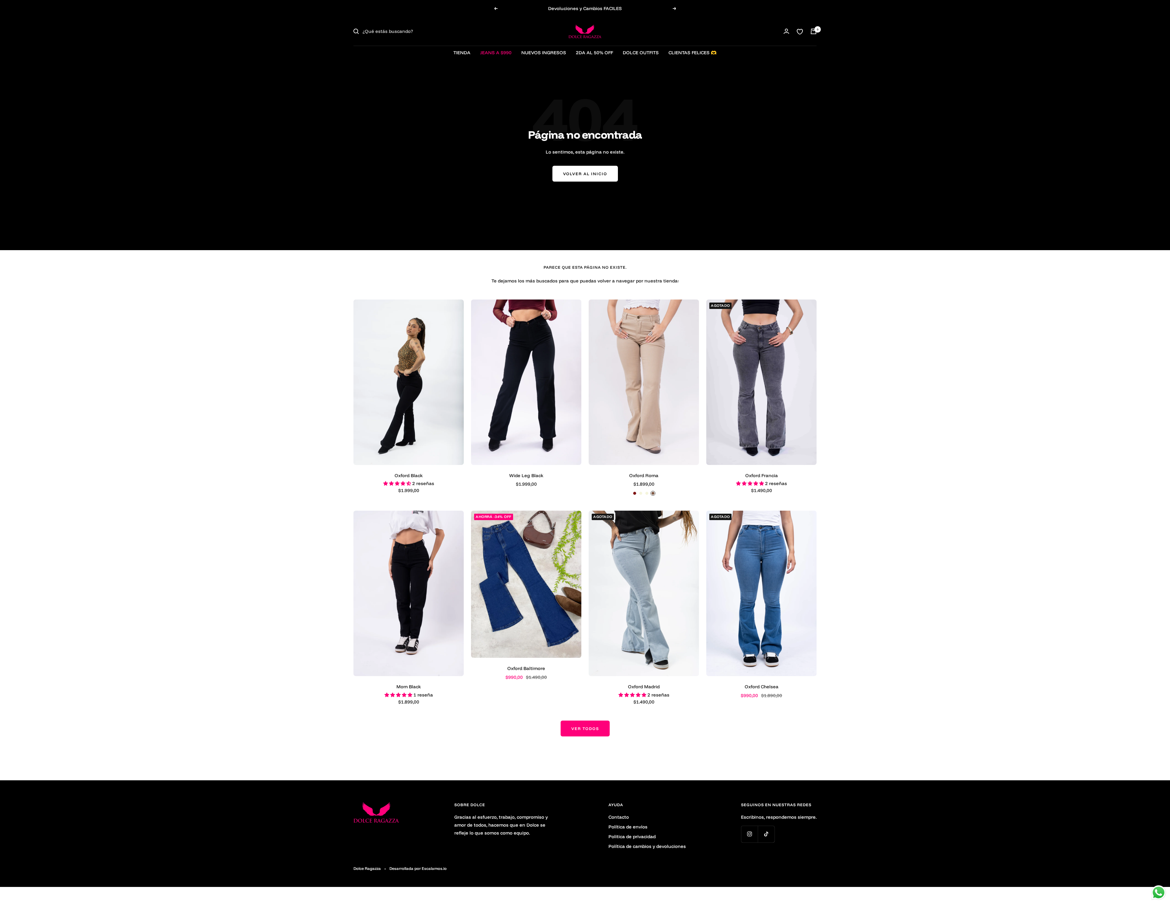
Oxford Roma (643, 475)
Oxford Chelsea (761, 687)
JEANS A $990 (496, 52)
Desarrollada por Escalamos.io (418, 868)
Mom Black (408, 687)
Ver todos (585, 728)
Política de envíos (627, 827)
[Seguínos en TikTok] (766, 834)
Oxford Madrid (644, 687)
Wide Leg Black (526, 475)
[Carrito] (813, 31)
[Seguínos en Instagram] (749, 834)
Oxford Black (409, 475)
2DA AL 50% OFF (594, 52)
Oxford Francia (761, 475)
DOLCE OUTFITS (641, 52)
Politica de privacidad (632, 836)
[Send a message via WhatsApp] (1158, 892)
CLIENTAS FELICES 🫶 (692, 52)
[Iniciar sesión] (786, 31)
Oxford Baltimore (526, 668)
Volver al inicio (585, 173)
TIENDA (461, 52)
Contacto (618, 817)
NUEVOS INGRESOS (543, 52)
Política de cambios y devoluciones (647, 846)
